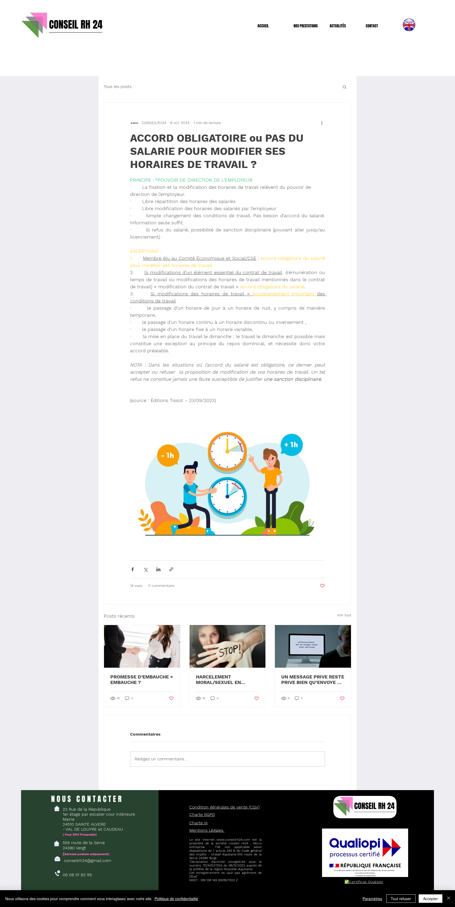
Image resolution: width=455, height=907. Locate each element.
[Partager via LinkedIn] (158, 569)
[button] (308, 26)
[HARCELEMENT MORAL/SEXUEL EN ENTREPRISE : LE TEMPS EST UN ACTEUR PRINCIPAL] (228, 646)
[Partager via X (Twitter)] (145, 569)
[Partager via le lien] (171, 569)
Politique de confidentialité (176, 898)
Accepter (430, 898)
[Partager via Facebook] (132, 569)
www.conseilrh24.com (233, 839)
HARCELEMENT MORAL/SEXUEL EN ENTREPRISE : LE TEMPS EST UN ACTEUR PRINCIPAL (224, 679)
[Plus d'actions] (322, 123)
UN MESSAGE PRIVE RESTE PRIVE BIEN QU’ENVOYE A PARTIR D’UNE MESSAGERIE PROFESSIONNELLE (312, 679)
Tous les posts (117, 86)
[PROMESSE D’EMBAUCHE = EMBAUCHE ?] (142, 646)
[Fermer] (449, 898)
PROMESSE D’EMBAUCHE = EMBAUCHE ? (141, 679)
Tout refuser (401, 898)
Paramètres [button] (372, 898)
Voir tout (344, 615)
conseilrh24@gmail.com (87, 860)
